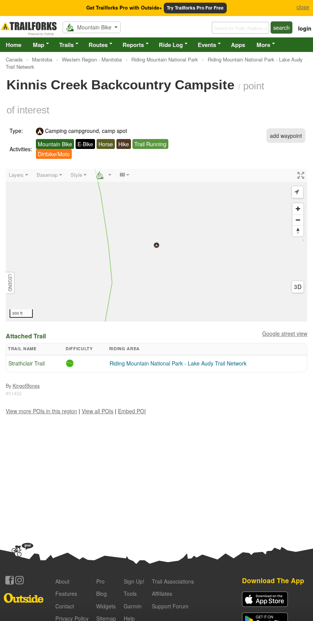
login (304, 28)
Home (13, 44)
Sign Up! (134, 581)
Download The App (273, 580)
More (263, 44)
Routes (98, 44)
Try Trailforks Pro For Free (195, 8)
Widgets (106, 606)
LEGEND (10, 282)
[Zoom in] (297, 208)
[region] (156, 245)
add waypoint (286, 135)
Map (38, 44)
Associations (173, 581)
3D (298, 287)
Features (66, 593)
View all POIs (97, 411)
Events (207, 44)
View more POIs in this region (41, 411)
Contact (64, 606)
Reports (133, 44)
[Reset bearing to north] (297, 230)
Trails (66, 44)
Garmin (133, 606)
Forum (170, 606)
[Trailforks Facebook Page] (9, 580)
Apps (238, 44)
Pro (100, 581)
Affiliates (162, 593)
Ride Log (171, 44)
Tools (130, 593)
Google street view (284, 333)
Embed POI (132, 411)
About (62, 581)
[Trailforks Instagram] (19, 580)
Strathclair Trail (26, 363)
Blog (101, 593)
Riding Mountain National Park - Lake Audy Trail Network (178, 363)
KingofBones (26, 385)
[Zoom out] (297, 219)
